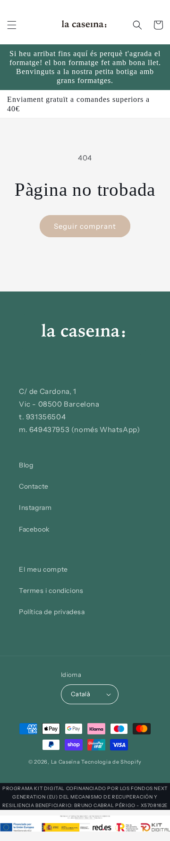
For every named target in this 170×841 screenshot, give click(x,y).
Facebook (34, 529)
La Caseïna (65, 761)
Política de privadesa (52, 612)
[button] (11, 25)
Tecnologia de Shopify (111, 761)
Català (80, 694)
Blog (26, 465)
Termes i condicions (51, 590)
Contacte (34, 486)
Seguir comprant (85, 226)
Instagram (35, 507)
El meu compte (43, 569)
